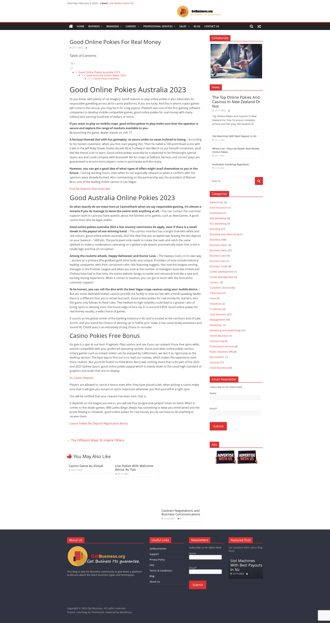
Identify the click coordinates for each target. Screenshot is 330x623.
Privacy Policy (157, 559)
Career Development (221, 271)
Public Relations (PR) (221, 351)
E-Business (216, 293)
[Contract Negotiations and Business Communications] (182, 464)
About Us (155, 581)
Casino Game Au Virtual (86, 466)
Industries (215, 303)
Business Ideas (219, 245)
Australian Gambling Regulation (127, 3)
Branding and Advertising (224, 234)
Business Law (217, 255)
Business (94, 26)
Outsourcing (217, 341)
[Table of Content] (136, 63)
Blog (197, 26)
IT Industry (216, 309)
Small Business (218, 367)
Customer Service (220, 287)
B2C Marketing (218, 223)
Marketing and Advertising (225, 330)
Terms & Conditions (161, 570)
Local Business (218, 314)
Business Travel (219, 266)
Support (154, 554)
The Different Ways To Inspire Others (95, 440)
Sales (183, 26)
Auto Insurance (218, 207)
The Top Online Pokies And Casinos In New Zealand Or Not (236, 102)
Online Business (219, 335)
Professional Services (158, 26)
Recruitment (217, 357)
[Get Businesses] (105, 547)
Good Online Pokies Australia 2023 (99, 72)
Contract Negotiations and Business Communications (181, 512)
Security (214, 362)
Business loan (218, 261)
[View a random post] (259, 26)
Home (80, 26)
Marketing (216, 325)
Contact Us (211, 26)
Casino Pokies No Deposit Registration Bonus (99, 423)
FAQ (152, 565)
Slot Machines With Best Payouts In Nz (234, 136)
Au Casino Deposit (81, 378)
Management (217, 319)
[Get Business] (71, 26)
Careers (131, 26)
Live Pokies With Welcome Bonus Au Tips (134, 468)
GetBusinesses (158, 548)
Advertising (216, 202)
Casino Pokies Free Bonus (106, 78)
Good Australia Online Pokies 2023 (106, 75)
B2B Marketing (218, 218)
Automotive (216, 213)
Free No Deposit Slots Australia (90, 189)
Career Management (221, 277)
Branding (112, 26)
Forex (213, 298)
